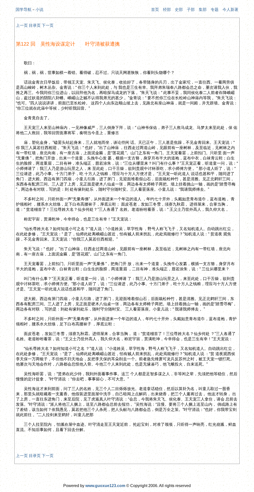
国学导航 (24, 9)
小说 (39, 9)
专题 (215, 9)
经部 (167, 9)
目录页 (35, 25)
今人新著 (230, 9)
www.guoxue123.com (105, 486)
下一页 (48, 25)
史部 (179, 9)
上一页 (22, 25)
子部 (191, 9)
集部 (203, 9)
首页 (155, 9)
